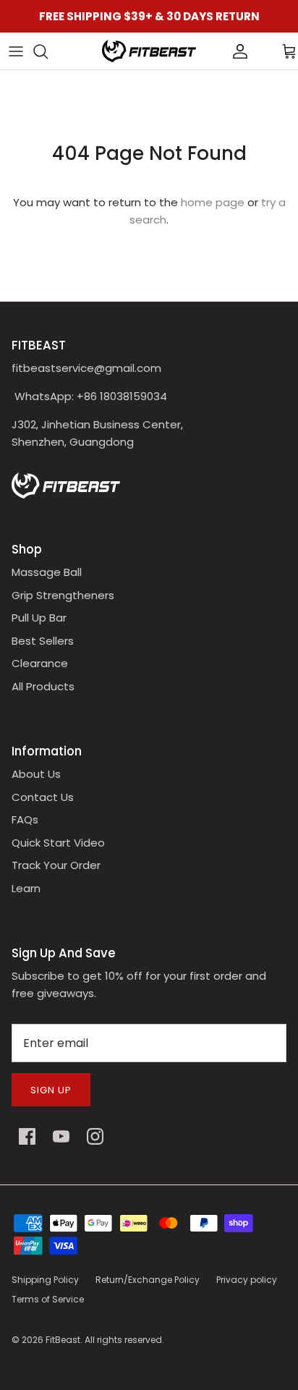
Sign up (51, 1090)
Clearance (40, 663)
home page (212, 202)
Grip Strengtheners (63, 595)
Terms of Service (48, 1299)
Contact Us (43, 797)
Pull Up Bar (39, 617)
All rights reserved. (124, 1340)
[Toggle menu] (16, 51)
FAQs (25, 819)
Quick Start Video (58, 842)
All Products (43, 686)
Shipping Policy (45, 1280)
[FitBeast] (149, 51)
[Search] (48, 51)
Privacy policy (246, 1280)
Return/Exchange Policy (147, 1280)
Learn (26, 888)
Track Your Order (56, 865)
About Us (36, 773)
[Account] (215, 51)
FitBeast (63, 1340)
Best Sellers (43, 640)
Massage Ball (47, 572)
